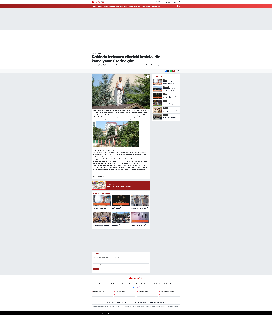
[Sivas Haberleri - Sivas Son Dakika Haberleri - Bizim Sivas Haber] (98, 2)
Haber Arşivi (164, 295)
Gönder (96, 269)
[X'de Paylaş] (168, 71)
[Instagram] (138, 287)
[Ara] (177, 6)
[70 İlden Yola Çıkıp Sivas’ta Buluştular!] (121, 217)
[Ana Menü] (179, 6)
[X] (136, 287)
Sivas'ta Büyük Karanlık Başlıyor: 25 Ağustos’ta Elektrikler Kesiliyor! (101, 208)
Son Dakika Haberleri (143, 295)
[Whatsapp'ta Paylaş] (171, 71)
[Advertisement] (136, 19)
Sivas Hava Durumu (120, 291)
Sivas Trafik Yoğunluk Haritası (167, 291)
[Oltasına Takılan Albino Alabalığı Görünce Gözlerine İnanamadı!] (140, 200)
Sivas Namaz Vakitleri (143, 291)
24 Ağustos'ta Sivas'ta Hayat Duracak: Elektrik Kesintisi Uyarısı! (139, 225)
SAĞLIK (143, 6)
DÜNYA (131, 6)
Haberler (94, 53)
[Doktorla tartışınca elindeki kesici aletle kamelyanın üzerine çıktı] (121, 91)
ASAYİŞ (148, 6)
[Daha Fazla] (173, 71)
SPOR (117, 6)
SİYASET (100, 6)
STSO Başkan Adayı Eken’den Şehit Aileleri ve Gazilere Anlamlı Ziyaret (170, 118)
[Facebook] (133, 287)
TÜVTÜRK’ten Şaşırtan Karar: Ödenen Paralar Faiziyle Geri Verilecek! (171, 90)
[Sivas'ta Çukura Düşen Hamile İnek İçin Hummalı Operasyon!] (102, 217)
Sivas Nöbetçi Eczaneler (98, 291)
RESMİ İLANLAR (156, 6)
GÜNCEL (94, 6)
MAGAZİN (137, 6)
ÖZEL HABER (123, 6)
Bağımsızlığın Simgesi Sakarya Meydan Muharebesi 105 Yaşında (170, 111)
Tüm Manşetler (119, 295)
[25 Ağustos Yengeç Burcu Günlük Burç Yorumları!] (121, 200)
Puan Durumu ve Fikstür (98, 295)
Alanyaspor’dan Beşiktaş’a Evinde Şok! (169, 104)
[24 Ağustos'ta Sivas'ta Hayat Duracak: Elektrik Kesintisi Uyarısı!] (140, 217)
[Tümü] (178, 76)
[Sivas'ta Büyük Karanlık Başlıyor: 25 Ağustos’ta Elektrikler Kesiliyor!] (102, 200)
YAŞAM (106, 6)
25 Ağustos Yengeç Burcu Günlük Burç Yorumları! (170, 96)
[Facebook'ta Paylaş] (166, 71)
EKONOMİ (112, 6)
